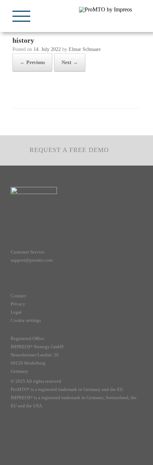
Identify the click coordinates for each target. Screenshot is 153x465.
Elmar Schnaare (85, 49)
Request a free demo (69, 149)
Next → (70, 62)
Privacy (18, 304)
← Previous (32, 62)
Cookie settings (26, 320)
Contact (18, 295)
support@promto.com (32, 260)
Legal (16, 312)
